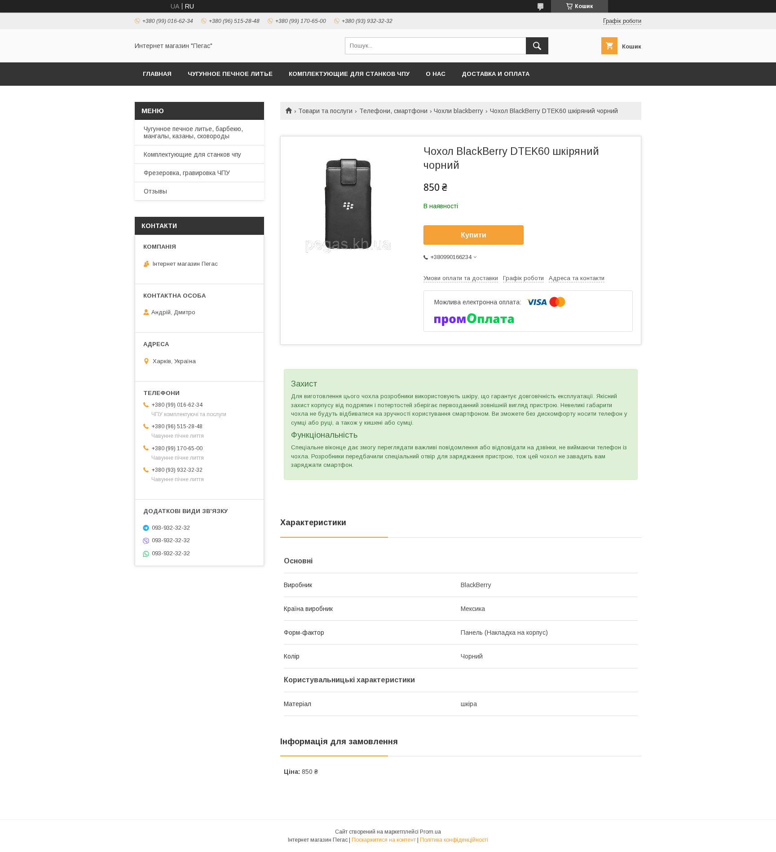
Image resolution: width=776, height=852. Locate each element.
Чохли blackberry (458, 110)
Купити (473, 235)
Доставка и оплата (495, 73)
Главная (157, 73)
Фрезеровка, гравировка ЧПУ (187, 172)
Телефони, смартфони (393, 110)
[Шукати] (537, 45)
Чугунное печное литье (230, 73)
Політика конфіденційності (454, 840)
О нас (435, 73)
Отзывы (155, 191)
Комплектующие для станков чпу (349, 73)
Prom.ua (430, 832)
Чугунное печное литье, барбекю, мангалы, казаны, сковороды (193, 132)
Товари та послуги (325, 110)
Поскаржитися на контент (384, 840)
